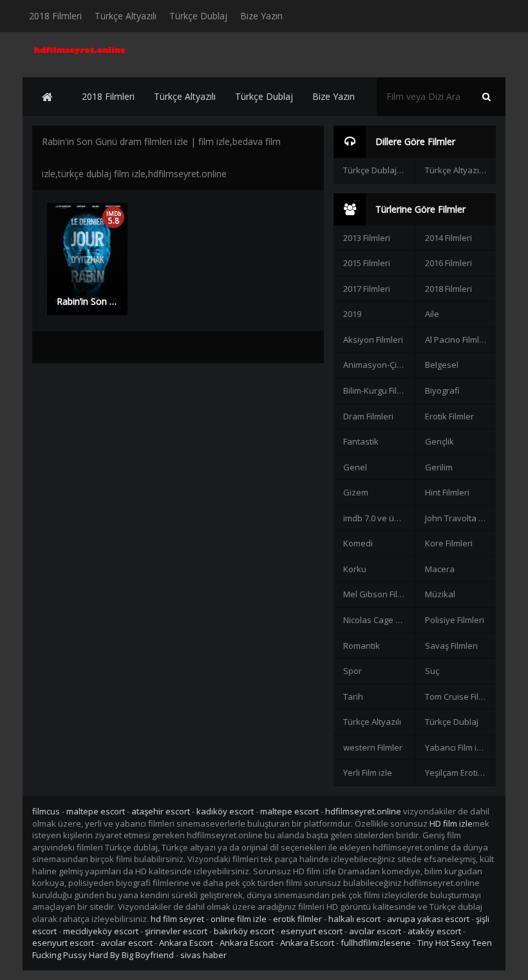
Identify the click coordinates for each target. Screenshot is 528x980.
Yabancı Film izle (456, 747)
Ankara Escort (186, 942)
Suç (432, 671)
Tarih (353, 696)
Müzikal (440, 594)
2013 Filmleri (366, 238)
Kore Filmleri (449, 543)
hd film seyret (177, 919)
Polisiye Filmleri (454, 620)
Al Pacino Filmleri (457, 339)
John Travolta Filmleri (460, 518)
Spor (352, 671)
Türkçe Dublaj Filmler (378, 170)
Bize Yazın (261, 16)
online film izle (239, 919)
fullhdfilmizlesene (376, 942)
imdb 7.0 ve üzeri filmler (378, 518)
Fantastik (361, 441)
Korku (354, 569)
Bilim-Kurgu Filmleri (378, 390)
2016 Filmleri (448, 263)
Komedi (358, 543)
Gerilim (439, 467)
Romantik (361, 645)
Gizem (355, 492)
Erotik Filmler (449, 416)
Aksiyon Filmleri (373, 339)
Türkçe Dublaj (198, 16)
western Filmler (372, 747)
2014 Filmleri (448, 238)
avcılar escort (375, 931)
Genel (355, 467)
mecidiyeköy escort (100, 931)
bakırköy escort (244, 931)
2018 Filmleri (55, 16)
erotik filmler (297, 919)
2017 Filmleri (366, 288)
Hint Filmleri (447, 492)
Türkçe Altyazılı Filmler (460, 170)
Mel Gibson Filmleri (378, 594)
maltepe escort (95, 811)
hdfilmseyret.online (363, 811)
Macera (440, 569)
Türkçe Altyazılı (125, 16)
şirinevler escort (176, 931)
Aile (432, 314)
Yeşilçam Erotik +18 (460, 772)
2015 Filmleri (366, 263)
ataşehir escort (160, 811)
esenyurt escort (312, 931)
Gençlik (439, 441)
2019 (352, 314)
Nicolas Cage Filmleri (378, 620)
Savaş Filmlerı (451, 645)
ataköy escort (434, 931)
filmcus (46, 811)
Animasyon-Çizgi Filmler (378, 364)
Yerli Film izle (367, 772)
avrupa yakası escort (428, 919)
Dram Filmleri (368, 416)
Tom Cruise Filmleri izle (460, 696)
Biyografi (442, 390)
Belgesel (441, 364)
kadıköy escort (225, 811)
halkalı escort (354, 919)
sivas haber (203, 955)
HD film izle (451, 823)
